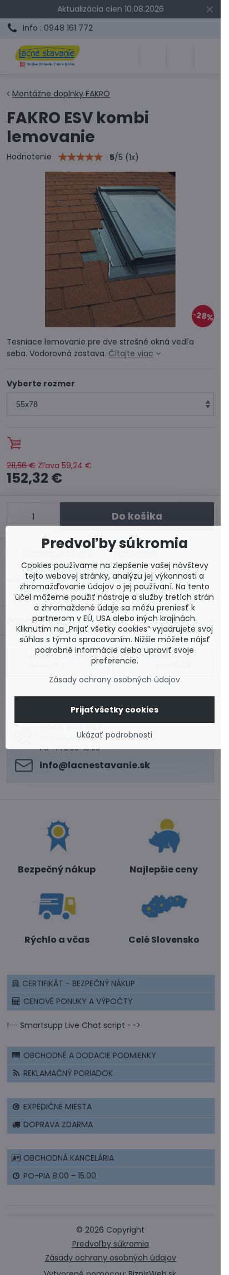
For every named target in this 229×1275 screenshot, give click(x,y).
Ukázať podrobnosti (114, 735)
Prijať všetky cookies (114, 709)
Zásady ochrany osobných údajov (114, 679)
